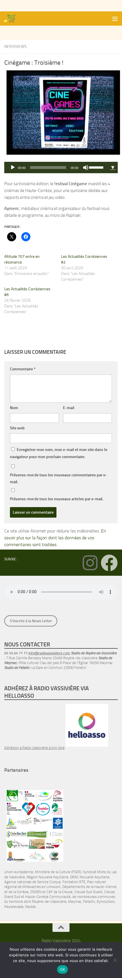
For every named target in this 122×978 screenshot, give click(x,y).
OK (62, 969)
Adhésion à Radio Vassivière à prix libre (34, 748)
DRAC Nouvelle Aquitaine (90, 877)
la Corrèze (21, 892)
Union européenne (18, 872)
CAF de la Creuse (60, 892)
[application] (56, 167)
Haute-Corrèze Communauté (48, 897)
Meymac (74, 901)
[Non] (115, 960)
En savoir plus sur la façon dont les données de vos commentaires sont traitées (55, 537)
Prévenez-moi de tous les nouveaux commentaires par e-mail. (58, 478)
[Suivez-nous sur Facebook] (109, 562)
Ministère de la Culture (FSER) (58, 872)
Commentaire (22, 369)
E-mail (68, 407)
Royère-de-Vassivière (49, 901)
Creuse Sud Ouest (88, 892)
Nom (14, 407)
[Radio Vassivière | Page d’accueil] (12, 18)
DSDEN (35, 892)
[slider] (97, 167)
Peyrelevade (14, 907)
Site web (17, 428)
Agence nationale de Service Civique (32, 882)
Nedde (30, 907)
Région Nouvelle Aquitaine (47, 877)
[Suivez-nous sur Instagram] (89, 562)
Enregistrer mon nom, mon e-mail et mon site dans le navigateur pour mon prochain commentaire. (58, 453)
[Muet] (86, 167)
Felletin (89, 901)
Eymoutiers (106, 901)
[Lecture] (13, 167)
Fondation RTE (73, 882)
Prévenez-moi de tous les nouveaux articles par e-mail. (56, 499)
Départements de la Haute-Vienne (89, 887)
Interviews (15, 46)
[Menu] (115, 18)
